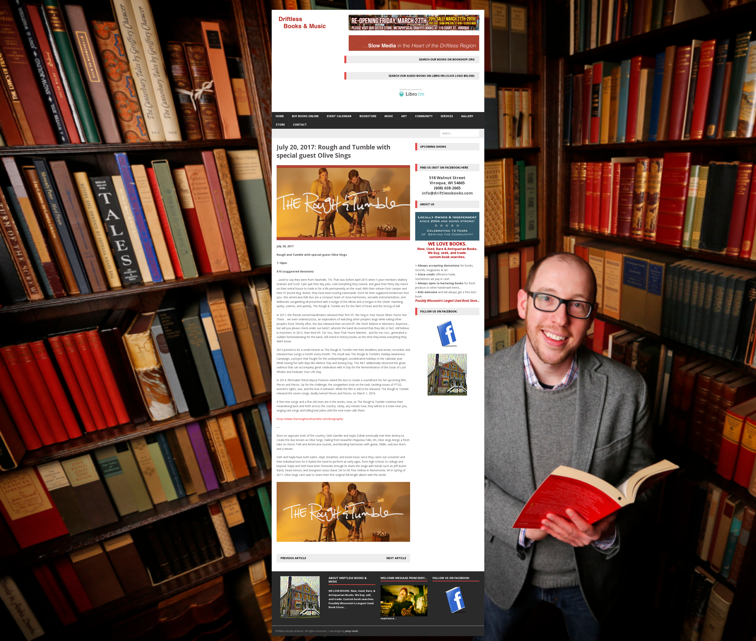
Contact (300, 124)
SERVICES (447, 116)
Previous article (293, 558)
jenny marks (351, 631)
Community (424, 116)
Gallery (467, 116)
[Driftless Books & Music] (305, 22)
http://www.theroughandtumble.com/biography (310, 419)
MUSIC (388, 116)
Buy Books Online (305, 116)
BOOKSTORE (367, 116)
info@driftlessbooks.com (447, 193)
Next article (396, 558)
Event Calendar (339, 116)
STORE (280, 124)
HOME (280, 116)
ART (404, 116)
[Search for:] (459, 133)
